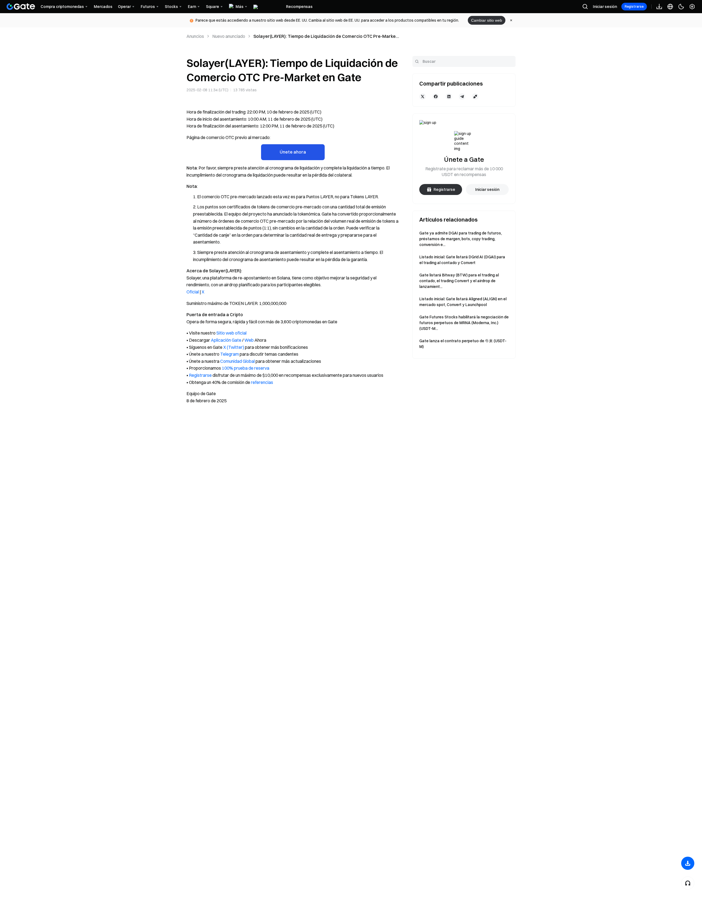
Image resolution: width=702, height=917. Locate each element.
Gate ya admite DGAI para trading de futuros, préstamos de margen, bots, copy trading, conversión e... (460, 239)
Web (249, 340)
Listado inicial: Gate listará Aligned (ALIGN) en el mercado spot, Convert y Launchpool (462, 301)
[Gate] (21, 6)
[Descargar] (687, 863)
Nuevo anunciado (228, 36)
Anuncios (195, 36)
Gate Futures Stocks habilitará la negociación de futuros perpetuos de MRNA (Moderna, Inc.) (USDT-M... (464, 323)
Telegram (229, 354)
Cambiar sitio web (486, 20)
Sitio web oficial (231, 333)
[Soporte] (687, 883)
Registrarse (634, 6)
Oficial (192, 292)
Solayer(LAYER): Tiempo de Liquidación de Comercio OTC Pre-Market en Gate (325, 36)
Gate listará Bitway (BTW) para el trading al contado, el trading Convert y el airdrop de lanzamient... (459, 281)
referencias (262, 382)
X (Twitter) (233, 347)
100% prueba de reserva (245, 368)
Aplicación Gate (226, 340)
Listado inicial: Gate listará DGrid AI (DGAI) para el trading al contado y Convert (462, 259)
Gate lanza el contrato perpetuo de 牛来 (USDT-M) (462, 343)
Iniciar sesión (605, 6)
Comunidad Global (237, 361)
